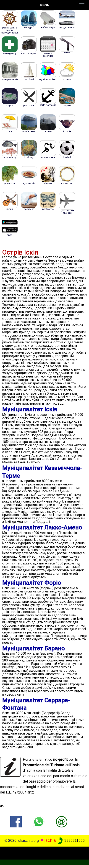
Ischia (50, 840)
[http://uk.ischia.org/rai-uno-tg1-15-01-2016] (61, 821)
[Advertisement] (44, 852)
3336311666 (74, 840)
